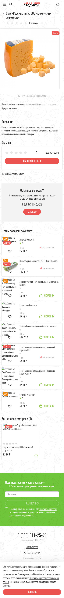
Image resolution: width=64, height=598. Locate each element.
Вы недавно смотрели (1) (16, 419)
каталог (15, 108)
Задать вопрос (32, 546)
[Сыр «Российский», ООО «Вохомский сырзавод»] (29, 59)
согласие (37, 512)
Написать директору (32, 552)
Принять (32, 592)
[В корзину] (36, 455)
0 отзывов (33, 23)
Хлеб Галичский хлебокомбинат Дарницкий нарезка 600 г (37, 349)
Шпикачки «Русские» (28, 305)
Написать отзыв (32, 161)
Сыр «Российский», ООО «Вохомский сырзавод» (18, 449)
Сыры (3, 13)
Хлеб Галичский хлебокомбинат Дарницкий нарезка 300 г (37, 372)
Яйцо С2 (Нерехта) (26, 239)
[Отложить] (10, 251)
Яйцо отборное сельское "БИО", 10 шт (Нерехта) (38, 261)
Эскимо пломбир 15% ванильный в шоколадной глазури (39, 283)
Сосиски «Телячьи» (27, 394)
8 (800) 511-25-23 (32, 204)
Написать (32, 212)
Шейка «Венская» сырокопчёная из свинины (37, 326)
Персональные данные (32, 558)
